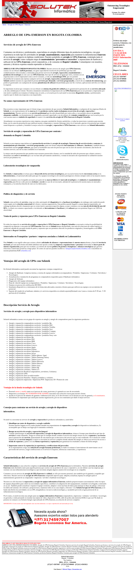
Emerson (27, 24)
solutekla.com (26, 251)
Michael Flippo (67, 569)
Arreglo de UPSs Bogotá (15, 24)
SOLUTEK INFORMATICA (122, 88)
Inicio (4, 24)
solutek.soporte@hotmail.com (122, 136)
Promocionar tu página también (122, 119)
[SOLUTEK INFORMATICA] (122, 117)
